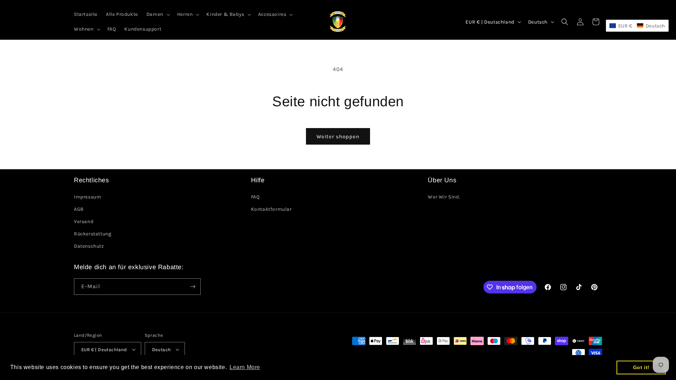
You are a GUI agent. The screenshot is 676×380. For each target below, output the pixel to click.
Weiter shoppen (338, 136)
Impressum (87, 197)
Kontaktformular (271, 209)
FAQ (255, 197)
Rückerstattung (92, 234)
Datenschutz (89, 246)
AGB (79, 209)
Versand (83, 221)
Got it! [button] (641, 367)
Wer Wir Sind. (444, 197)
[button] (157, 14)
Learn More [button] (245, 367)
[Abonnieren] (192, 286)
